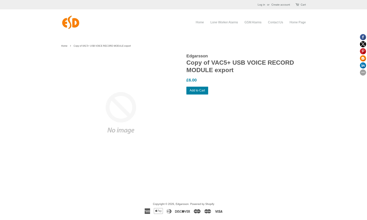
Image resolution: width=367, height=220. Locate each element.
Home (200, 22)
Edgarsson (182, 204)
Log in (261, 4)
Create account (280, 4)
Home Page (298, 22)
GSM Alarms (252, 22)
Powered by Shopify (202, 204)
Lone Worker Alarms (224, 22)
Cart (303, 4)
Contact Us (275, 22)
